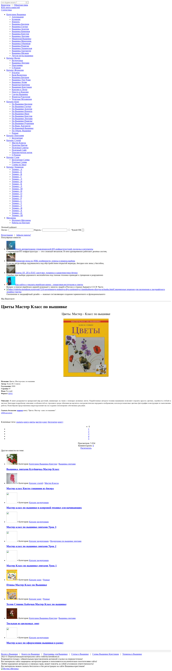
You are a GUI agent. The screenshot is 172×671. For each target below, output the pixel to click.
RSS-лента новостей (10, 7)
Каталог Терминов (15, 167)
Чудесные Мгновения (22, 99)
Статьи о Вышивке (80, 654)
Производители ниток (22, 152)
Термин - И (17, 181)
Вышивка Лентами (20, 36)
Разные (15, 133)
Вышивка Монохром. (22, 41)
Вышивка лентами (67, 464)
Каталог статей (36, 483)
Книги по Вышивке (31, 654)
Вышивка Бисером (20, 24)
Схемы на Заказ (19, 164)
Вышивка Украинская (22, 48)
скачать (19, 422)
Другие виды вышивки (22, 55)
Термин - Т (17, 203)
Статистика (6, 10)
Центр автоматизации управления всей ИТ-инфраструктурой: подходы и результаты (54, 249)
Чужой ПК (76, 230)
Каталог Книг (12, 101)
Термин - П (17, 196)
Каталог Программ (15, 135)
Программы (17, 65)
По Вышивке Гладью (21, 106)
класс (44, 422)
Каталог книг (35, 580)
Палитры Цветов (19, 145)
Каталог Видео (13, 58)
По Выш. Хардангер (21, 126)
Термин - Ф (17, 208)
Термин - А (17, 169)
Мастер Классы (19, 143)
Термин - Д (17, 179)
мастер (39, 422)
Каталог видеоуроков (39, 502)
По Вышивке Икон (20, 114)
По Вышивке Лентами (22, 118)
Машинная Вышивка (21, 39)
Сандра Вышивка (20, 94)
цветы (32, 422)
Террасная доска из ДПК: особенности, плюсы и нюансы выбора (45, 261)
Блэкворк (16, 19)
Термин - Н (17, 191)
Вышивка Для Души (21, 80)
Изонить (16, 22)
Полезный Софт (19, 150)
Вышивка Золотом (20, 29)
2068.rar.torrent (6, 413)
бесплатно (52, 422)
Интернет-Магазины (21, 220)
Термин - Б (17, 172)
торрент (20, 410)
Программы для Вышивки (55, 654)
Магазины (11, 218)
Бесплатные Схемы (21, 160)
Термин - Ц (17, 213)
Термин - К (17, 184)
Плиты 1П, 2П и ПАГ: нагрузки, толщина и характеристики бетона (46, 273)
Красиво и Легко (19, 89)
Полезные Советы (20, 147)
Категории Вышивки (16, 14)
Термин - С (17, 201)
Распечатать (86, 448)
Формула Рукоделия (21, 97)
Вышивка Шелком (20, 53)
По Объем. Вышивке (21, 131)
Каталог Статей (13, 140)
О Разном (16, 68)
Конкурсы (5, 5)
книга (26, 422)
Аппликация (18, 17)
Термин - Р (17, 198)
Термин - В (17, 174)
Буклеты (16, 72)
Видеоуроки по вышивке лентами (65, 541)
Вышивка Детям (19, 82)
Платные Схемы (19, 162)
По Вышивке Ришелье (22, 121)
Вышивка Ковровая (21, 31)
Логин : (4, 230)
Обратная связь (21, 5)
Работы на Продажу (21, 223)
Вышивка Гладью (20, 26)
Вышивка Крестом (20, 34)
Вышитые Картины (21, 85)
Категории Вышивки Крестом (43, 464)
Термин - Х (17, 210)
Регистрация (7, 235)
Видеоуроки (17, 60)
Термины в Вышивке (132, 654)
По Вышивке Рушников (23, 123)
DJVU (10, 393)
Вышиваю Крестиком (22, 87)
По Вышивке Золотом (22, 109)
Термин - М (17, 189)
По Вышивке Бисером (22, 104)
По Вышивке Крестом (22, 116)
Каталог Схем (12, 157)
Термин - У (17, 206)
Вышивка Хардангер (21, 51)
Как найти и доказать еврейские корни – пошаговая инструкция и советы (49, 284)
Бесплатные (17, 138)
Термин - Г (17, 177)
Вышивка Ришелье (20, 46)
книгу (60, 422)
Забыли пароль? (23, 235)
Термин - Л (17, 186)
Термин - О (17, 193)
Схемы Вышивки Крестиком (105, 654)
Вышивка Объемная (21, 43)
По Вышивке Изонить (22, 111)
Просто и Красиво (20, 92)
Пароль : (38, 230)
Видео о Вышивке (9, 654)
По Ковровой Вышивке (22, 128)
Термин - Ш (17, 215)
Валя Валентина (19, 75)
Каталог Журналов (15, 70)
